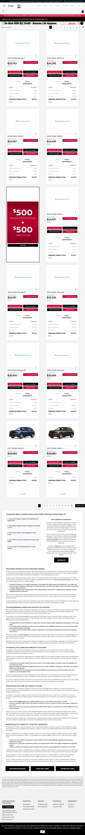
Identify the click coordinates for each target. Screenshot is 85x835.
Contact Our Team (67, 769)
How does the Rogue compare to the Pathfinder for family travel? (22, 519)
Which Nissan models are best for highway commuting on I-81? (23, 526)
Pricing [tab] (27, 81)
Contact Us (61, 560)
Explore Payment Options (15, 72)
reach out (57, 546)
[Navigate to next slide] (84, 23)
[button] (36, 56)
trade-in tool (21, 701)
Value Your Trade (30, 75)
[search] (83, 6)
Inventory (27, 801)
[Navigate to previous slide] (1, 23)
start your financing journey (63, 579)
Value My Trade (57, 806)
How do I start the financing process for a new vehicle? (21, 547)
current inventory (24, 634)
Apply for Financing (58, 804)
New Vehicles (26, 804)
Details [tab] (18, 81)
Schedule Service (42, 804)
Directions (71, 806)
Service (41, 801)
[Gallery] (42, 23)
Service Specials (42, 806)
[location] (44, 1)
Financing (57, 801)
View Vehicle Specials (17, 769)
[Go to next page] (79, 27)
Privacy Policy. (76, 828)
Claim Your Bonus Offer (15, 75)
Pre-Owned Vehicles (28, 806)
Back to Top (80, 506)
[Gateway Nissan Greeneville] (9, 6)
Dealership (72, 801)
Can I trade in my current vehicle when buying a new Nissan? (23, 540)
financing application (52, 539)
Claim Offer (23, 245)
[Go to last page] (83, 27)
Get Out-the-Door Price (31, 62)
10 (76, 27)
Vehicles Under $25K (28, 809)
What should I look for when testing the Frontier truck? (21, 533)
